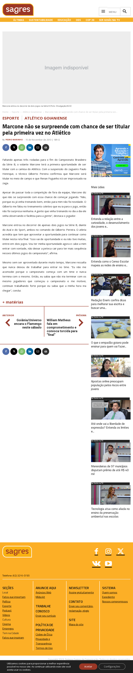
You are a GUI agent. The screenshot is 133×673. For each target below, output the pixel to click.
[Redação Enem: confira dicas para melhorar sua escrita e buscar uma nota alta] (111, 286)
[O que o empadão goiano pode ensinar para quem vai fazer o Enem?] (111, 329)
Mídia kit (40, 597)
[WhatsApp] (21, 147)
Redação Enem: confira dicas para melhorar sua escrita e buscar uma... (108, 304)
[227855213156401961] (111, 176)
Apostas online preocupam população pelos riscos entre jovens (108, 385)
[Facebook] (5, 147)
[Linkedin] (29, 147)
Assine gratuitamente (81, 592)
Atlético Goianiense (32, 111)
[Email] (37, 147)
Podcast (7, 611)
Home (5, 111)
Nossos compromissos (115, 602)
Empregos (8, 629)
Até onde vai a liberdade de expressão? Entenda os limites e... (110, 427)
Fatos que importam (13, 597)
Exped (105, 597)
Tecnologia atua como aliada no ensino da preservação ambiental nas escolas (110, 513)
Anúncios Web (43, 592)
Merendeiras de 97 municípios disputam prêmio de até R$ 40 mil (110, 470)
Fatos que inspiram (13, 638)
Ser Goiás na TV (97, 194)
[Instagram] (108, 552)
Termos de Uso (44, 648)
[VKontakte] (96, 564)
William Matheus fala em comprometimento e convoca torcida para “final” (62, 327)
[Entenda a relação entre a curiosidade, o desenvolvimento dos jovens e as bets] (111, 205)
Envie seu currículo (46, 616)
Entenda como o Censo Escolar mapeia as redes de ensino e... (110, 263)
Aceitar (88, 666)
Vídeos (6, 615)
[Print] (45, 147)
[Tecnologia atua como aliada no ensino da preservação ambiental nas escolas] (111, 495)
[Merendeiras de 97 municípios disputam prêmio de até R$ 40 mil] (111, 452)
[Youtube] (108, 564)
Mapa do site (76, 624)
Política (6, 602)
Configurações (112, 666)
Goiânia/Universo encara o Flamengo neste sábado (28, 323)
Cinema (6, 624)
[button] (124, 11)
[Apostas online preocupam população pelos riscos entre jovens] (111, 367)
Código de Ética (44, 635)
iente (112, 597)
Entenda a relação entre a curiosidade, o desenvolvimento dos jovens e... (110, 223)
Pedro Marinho (14, 139)
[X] (13, 147)
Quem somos (109, 592)
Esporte (15, 111)
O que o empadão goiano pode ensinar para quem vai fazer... (109, 344)
